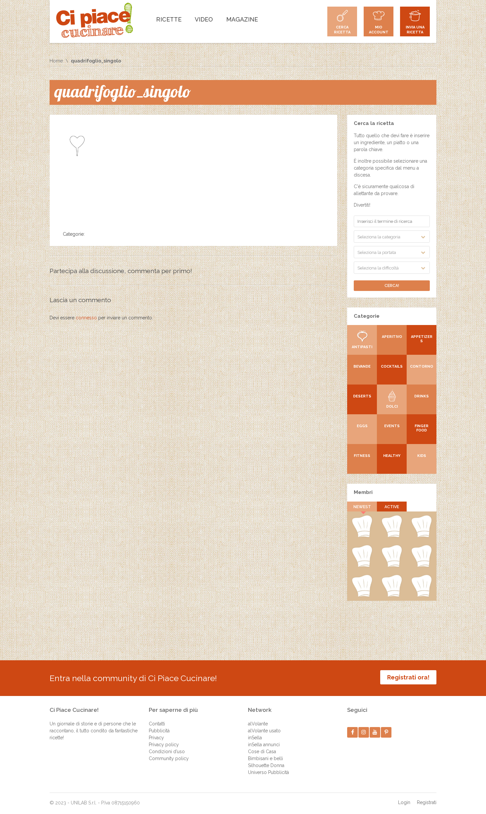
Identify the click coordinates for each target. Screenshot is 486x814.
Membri (363, 492)
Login (404, 802)
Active (392, 507)
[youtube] (375, 732)
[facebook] (352, 732)
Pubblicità (159, 730)
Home (56, 60)
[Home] (94, 20)
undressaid (362, 595)
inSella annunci (264, 744)
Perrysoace (391, 536)
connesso (86, 317)
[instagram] (363, 732)
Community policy (169, 758)
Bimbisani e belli (265, 758)
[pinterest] (386, 732)
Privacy (156, 737)
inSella (255, 737)
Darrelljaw (421, 565)
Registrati (426, 802)
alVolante (258, 723)
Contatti (157, 723)
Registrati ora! (408, 677)
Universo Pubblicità (268, 772)
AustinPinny (421, 536)
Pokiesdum (391, 595)
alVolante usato (264, 730)
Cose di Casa (262, 751)
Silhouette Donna (266, 765)
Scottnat (391, 565)
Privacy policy (164, 744)
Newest (362, 507)
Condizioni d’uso (167, 751)
